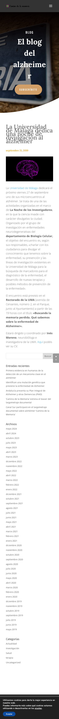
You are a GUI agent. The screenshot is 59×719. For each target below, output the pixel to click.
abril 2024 (11, 433)
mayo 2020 (11, 578)
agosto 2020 (12, 564)
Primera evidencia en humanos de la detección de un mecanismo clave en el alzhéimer (26, 374)
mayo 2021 (11, 522)
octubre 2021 (12, 498)
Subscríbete (28, 89)
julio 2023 (11, 442)
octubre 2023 (12, 438)
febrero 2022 (12, 484)
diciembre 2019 (14, 601)
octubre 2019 (12, 610)
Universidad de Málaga (24, 188)
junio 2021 (11, 517)
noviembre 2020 (14, 550)
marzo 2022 (12, 480)
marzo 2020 (12, 587)
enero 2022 (11, 489)
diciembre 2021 (14, 494)
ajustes (38, 708)
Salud (9, 653)
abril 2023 (11, 452)
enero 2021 (11, 540)
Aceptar (9, 714)
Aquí (40, 342)
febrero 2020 (12, 592)
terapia (9, 657)
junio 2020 (11, 573)
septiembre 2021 (14, 503)
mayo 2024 (11, 428)
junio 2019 (11, 624)
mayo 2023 (11, 447)
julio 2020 (11, 568)
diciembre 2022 (14, 461)
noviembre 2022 (14, 466)
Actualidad (11, 643)
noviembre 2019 (14, 606)
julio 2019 (11, 620)
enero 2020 (11, 596)
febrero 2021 (12, 536)
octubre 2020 (12, 554)
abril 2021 (11, 526)
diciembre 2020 (14, 545)
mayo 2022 (11, 470)
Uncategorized (13, 662)
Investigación (12, 648)
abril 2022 (11, 475)
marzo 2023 (12, 456)
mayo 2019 (11, 629)
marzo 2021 (12, 531)
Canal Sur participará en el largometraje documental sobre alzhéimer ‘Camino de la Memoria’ (27, 411)
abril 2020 (11, 582)
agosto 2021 (12, 508)
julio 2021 (11, 512)
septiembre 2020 (14, 559)
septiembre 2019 (14, 615)
